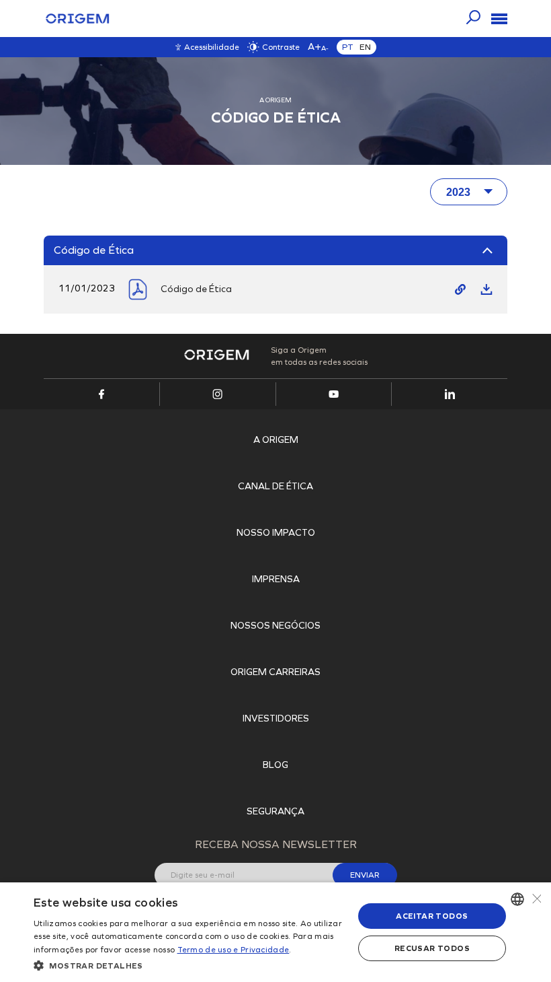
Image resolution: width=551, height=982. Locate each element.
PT (347, 47)
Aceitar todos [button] (432, 916)
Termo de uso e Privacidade (233, 949)
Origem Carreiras (275, 672)
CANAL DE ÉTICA (275, 486)
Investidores (276, 718)
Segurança (275, 811)
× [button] (536, 899)
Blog (275, 765)
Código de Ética (196, 289)
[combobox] (517, 899)
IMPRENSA (276, 579)
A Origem (275, 440)
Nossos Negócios (275, 625)
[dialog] (275, 932)
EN (365, 47)
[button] (189, 964)
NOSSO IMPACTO (276, 532)
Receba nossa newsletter (276, 844)
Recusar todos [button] (432, 948)
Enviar (365, 875)
